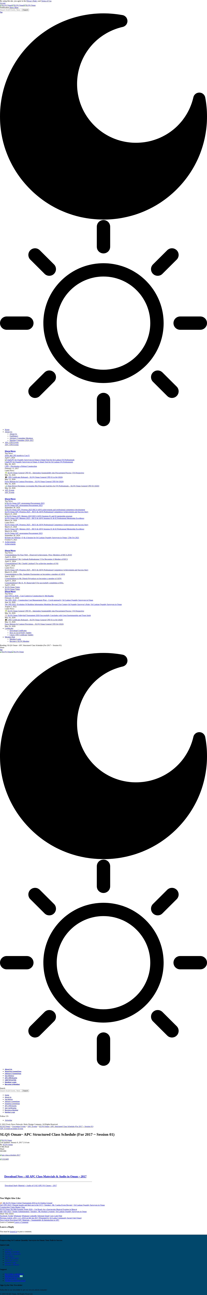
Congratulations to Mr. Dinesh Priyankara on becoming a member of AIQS (33, 579)
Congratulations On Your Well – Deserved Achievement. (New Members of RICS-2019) (38, 555)
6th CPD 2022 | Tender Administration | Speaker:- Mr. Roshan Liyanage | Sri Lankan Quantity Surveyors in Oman (43, 1212)
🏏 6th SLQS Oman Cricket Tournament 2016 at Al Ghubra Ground (26, 1203)
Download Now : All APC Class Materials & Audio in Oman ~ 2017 (45, 1176)
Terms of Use (46, 1)
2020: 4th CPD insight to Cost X (17, 455)
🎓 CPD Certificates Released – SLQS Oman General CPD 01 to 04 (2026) (34, 477)
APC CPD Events (12, 445)
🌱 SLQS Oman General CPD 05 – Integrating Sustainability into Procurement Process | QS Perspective (44, 473)
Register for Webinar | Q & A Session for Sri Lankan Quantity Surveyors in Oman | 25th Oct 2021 (42, 538)
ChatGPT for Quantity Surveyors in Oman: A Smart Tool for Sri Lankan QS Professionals (39, 462)
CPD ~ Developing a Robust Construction (21, 466)
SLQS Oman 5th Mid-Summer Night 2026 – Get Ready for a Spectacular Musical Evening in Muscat (38, 1209)
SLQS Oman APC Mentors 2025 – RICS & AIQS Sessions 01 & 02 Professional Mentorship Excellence (44, 518)
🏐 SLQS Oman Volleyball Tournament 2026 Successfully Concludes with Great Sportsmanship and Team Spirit (48, 615)
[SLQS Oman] (18, 5)
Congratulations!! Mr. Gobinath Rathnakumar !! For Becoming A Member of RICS (36, 559)
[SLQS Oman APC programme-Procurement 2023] (24, 503)
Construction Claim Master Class (12, 1207)
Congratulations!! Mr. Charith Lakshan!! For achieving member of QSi (31, 563)
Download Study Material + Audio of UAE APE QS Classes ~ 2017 (31, 1186)
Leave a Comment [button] (21, 1222)
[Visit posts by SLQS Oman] (6, 1140)
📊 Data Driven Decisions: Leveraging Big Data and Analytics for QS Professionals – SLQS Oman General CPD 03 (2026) (52, 486)
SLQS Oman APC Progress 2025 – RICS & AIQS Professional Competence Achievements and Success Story (46, 512)
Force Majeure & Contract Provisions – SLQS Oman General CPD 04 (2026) (34, 482)
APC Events (9, 492)
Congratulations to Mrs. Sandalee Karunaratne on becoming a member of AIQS (35, 574)
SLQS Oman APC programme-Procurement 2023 (24, 505)
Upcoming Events (16, 1129)
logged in (13, 1232)
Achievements (10, 544)
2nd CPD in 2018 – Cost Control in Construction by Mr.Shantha (29, 596)
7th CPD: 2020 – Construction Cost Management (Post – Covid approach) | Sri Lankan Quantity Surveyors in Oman (49, 600)
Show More (13, 7)
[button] (2, 3)
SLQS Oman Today (12, 589)
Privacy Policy (31, 1)
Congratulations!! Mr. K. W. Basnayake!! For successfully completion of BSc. (34, 583)
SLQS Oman (8, 1145)
